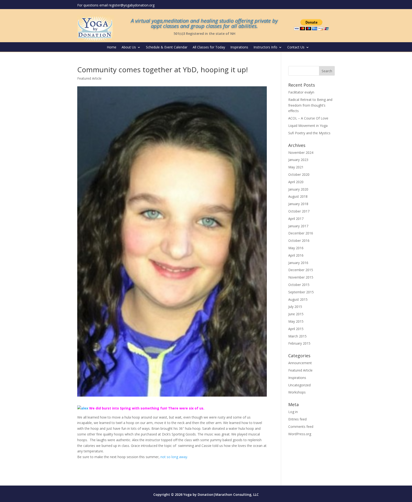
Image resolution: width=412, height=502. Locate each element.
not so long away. (174, 457)
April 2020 (296, 182)
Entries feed (297, 419)
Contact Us (295, 47)
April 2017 (296, 218)
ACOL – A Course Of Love (308, 118)
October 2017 (298, 211)
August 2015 (298, 299)
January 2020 (298, 189)
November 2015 (300, 277)
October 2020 (298, 174)
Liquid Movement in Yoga (308, 125)
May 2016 (296, 248)
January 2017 (298, 226)
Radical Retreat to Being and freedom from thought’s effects (310, 105)
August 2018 (298, 196)
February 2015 (299, 343)
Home (111, 47)
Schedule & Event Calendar (166, 47)
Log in (293, 411)
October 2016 (298, 240)
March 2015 (297, 336)
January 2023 (298, 159)
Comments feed (300, 426)
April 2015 (296, 328)
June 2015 (296, 314)
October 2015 (298, 284)
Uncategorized (299, 385)
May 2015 (296, 321)
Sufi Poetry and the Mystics (309, 133)
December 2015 (300, 270)
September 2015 (301, 292)
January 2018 (298, 204)
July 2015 (295, 306)
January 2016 (298, 262)
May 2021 (296, 167)
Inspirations (239, 47)
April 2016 (296, 255)
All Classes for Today (209, 47)
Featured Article (89, 78)
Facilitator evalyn (301, 92)
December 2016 (300, 233)
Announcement (300, 363)
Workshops (297, 392)
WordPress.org (299, 434)
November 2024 (300, 152)
